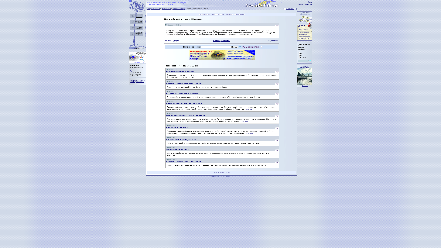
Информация (166, 9)
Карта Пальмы (239, 14)
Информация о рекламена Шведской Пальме (137, 81)
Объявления (139, 28)
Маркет (140, 22)
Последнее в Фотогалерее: (305, 66)
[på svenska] (130, 1)
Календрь (229, 14)
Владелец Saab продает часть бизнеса (184, 103)
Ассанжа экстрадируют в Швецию (182, 93)
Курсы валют (134, 71)
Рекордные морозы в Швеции (180, 71)
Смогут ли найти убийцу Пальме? (181, 140)
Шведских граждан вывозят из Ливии (183, 83)
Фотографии (138, 21)
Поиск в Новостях (218, 14)
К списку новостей (221, 41)
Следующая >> (272, 41)
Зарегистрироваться (305, 4)
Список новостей (204, 14)
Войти (310, 2)
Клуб (141, 14)
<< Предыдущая (172, 41)
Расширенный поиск (251, 47)
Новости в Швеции (178, 9)
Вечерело (305, 86)
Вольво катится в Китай (177, 127)
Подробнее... (249, 109)
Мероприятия (138, 15)
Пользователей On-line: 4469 (221, 1)
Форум (140, 27)
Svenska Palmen (135, 48)
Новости (140, 34)
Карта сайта (290, 9)
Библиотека (139, 32)
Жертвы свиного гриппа (177, 150)
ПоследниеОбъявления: (302, 26)
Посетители (139, 17)
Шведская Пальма (153, 9)
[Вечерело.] (304, 85)
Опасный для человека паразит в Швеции (185, 115)
